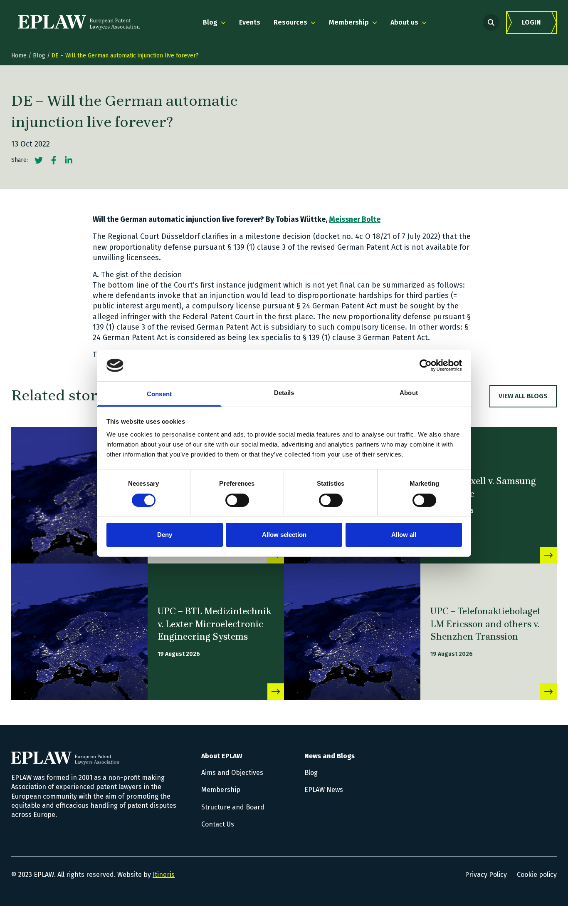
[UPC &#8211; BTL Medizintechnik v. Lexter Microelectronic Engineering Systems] (79, 631)
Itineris (164, 875)
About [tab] (409, 392)
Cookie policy (537, 875)
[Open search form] (491, 22)
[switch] (237, 500)
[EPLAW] (79, 22)
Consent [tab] (159, 393)
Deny (164, 534)
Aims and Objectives (232, 773)
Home (19, 55)
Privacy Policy (486, 875)
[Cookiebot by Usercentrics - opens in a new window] (425, 365)
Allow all (403, 534)
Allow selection (284, 534)
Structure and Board (232, 807)
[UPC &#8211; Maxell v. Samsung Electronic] (548, 555)
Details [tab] (284, 392)
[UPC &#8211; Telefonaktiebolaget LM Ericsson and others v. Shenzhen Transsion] (352, 631)
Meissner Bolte (354, 219)
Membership (220, 790)
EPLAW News (323, 790)
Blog (39, 55)
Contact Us (217, 824)
